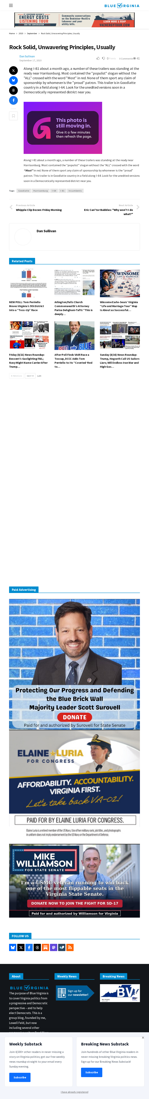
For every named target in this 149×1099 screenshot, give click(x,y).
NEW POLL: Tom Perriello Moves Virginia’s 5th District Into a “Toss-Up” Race (26, 306)
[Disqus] (74, 436)
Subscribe (20, 1077)
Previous (17, 376)
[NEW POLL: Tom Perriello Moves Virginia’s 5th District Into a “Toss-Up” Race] (29, 283)
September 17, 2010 (30, 60)
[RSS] (70, 947)
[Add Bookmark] (13, 116)
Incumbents (75, 190)
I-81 (62, 190)
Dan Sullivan (27, 56)
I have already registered (74, 1092)
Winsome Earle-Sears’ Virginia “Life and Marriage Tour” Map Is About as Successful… (119, 306)
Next (29, 376)
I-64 (54, 190)
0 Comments (126, 58)
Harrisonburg (40, 190)
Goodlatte (23, 190)
